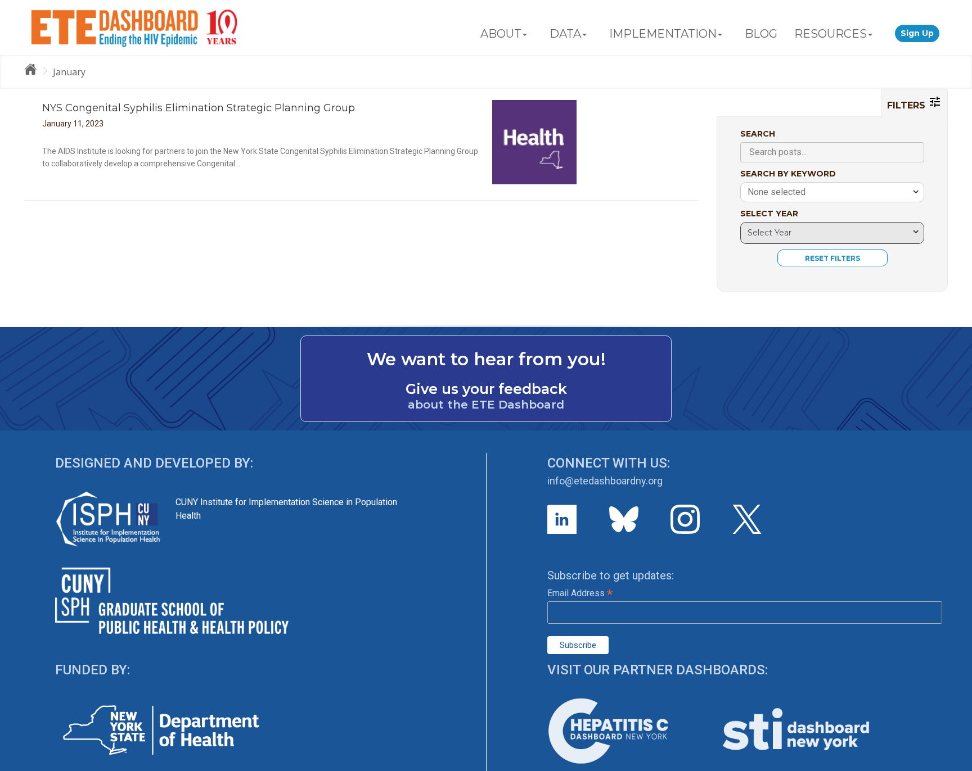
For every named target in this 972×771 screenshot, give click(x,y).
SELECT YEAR (769, 213)
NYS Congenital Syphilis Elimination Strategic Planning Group (198, 108)
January (69, 72)
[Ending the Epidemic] (35, 71)
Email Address (580, 593)
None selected (777, 192)
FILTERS (907, 105)
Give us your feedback (486, 388)
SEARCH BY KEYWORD (788, 174)
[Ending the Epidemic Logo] (134, 27)
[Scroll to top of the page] (955, 762)
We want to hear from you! (486, 359)
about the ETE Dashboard (486, 404)
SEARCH (757, 134)
